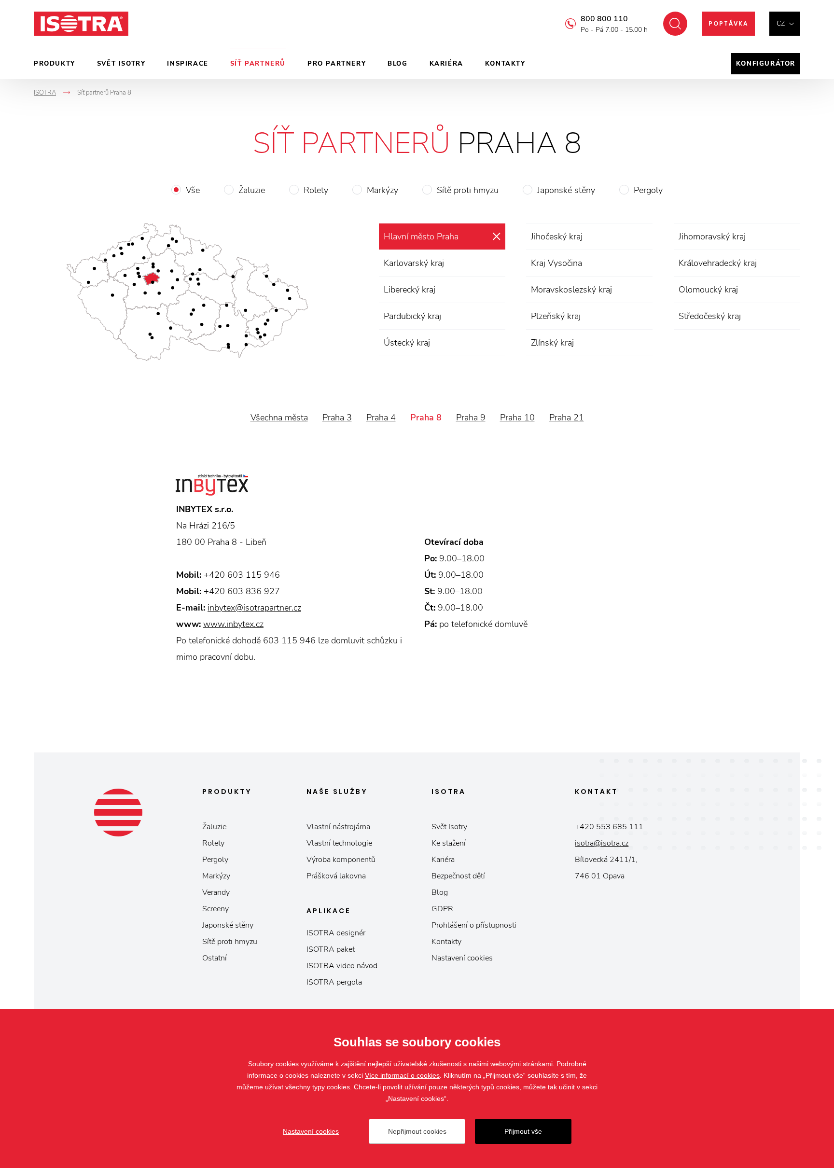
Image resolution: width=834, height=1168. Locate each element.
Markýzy (382, 190)
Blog (397, 63)
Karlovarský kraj (414, 263)
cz (781, 23)
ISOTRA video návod (341, 965)
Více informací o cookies (402, 1075)
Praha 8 (426, 417)
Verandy (216, 892)
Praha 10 (517, 417)
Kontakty (505, 63)
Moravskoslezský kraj (571, 289)
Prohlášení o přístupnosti (473, 925)
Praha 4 (381, 417)
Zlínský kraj (552, 342)
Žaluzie (251, 190)
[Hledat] (675, 24)
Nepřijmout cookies (417, 1131)
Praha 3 (337, 417)
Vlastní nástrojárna (338, 826)
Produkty (54, 63)
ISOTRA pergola (334, 982)
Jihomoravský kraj (712, 236)
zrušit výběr (496, 236)
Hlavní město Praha (421, 236)
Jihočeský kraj (557, 236)
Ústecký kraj (407, 342)
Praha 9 (471, 417)
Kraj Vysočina (556, 263)
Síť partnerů (258, 63)
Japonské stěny (566, 190)
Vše (193, 190)
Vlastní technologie (339, 843)
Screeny (215, 909)
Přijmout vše (523, 1131)
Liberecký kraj (409, 289)
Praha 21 (566, 417)
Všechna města (279, 417)
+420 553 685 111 (609, 826)
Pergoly (648, 190)
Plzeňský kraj (556, 316)
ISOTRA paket (330, 949)
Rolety (316, 190)
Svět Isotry (449, 826)
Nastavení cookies (462, 958)
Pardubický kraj (412, 316)
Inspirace (187, 63)
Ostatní (214, 958)
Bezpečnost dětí (458, 876)
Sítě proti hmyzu (468, 190)
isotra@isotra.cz (601, 843)
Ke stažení (448, 843)
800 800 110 (604, 19)
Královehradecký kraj (718, 263)
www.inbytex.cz (233, 624)
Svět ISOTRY (121, 63)
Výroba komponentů (340, 859)
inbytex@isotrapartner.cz (254, 607)
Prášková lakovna (336, 876)
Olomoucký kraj (708, 289)
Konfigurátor (765, 63)
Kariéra (446, 63)
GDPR (442, 909)
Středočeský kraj (710, 316)
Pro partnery (336, 63)
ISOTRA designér (335, 933)
